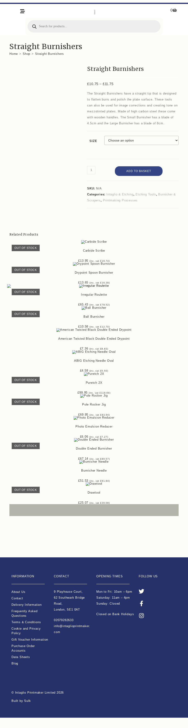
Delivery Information (26, 604)
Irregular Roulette (94, 294)
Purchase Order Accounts (23, 648)
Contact (17, 598)
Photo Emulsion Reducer (94, 426)
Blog (14, 663)
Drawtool (94, 492)
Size (93, 141)
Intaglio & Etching (119, 194)
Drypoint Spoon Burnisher (94, 272)
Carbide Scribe (94, 250)
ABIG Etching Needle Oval (94, 360)
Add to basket (138, 171)
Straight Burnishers (49, 54)
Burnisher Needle (94, 470)
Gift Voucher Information (29, 639)
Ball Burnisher (94, 316)
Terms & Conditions (26, 622)
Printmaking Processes (120, 200)
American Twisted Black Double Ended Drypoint (94, 338)
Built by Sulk (21, 701)
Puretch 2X (94, 382)
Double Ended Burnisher (94, 448)
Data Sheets (20, 657)
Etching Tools (145, 194)
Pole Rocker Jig (94, 404)
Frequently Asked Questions (24, 613)
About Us (18, 592)
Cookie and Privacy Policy (26, 631)
